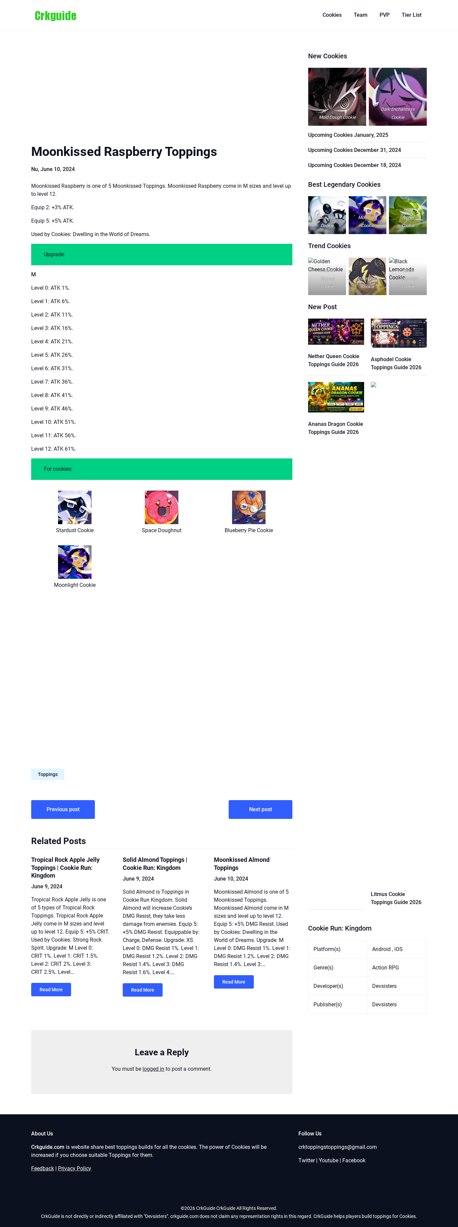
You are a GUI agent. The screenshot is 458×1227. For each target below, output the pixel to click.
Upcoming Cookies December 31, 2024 (354, 150)
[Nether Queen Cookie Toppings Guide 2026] (336, 333)
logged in (153, 1069)
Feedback (42, 1168)
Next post (260, 809)
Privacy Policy (74, 1168)
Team (360, 15)
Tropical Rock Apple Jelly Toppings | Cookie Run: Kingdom (65, 867)
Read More (51, 989)
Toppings (48, 774)
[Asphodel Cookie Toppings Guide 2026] (399, 334)
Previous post (63, 809)
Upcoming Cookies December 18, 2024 (354, 165)
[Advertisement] (161, 94)
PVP (385, 15)
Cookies (332, 15)
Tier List (411, 15)
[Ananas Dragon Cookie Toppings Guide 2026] (336, 398)
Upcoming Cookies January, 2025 (348, 135)
